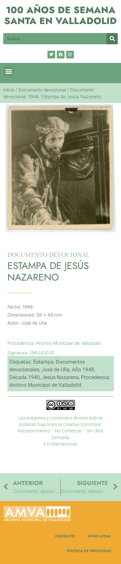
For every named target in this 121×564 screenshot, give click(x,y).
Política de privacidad (89, 550)
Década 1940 (24, 377)
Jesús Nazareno (60, 377)
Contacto (65, 536)
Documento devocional (42, 89)
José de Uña (56, 370)
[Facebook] (61, 54)
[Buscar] (112, 38)
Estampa (43, 362)
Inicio (8, 89)
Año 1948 (83, 370)
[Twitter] (51, 54)
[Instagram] (70, 54)
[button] (8, 71)
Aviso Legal (99, 536)
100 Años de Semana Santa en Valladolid (60, 15)
